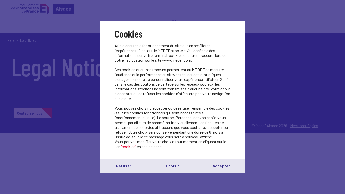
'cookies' (128, 146)
